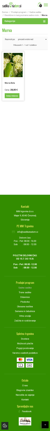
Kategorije (10, 21)
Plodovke (25, 302)
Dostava (25, 339)
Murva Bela (10, 83)
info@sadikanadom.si (27, 232)
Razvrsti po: (10, 39)
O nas (25, 385)
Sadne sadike (35, 12)
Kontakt (25, 399)
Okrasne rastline (25, 306)
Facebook (26, 411)
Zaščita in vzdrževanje (25, 320)
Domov (5, 12)
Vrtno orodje (25, 316)
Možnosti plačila (25, 343)
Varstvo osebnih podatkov (25, 353)
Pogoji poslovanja (25, 348)
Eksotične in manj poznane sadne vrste (22, 15)
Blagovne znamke (25, 390)
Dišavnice (25, 297)
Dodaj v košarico (12, 95)
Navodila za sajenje (25, 395)
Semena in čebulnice (25, 311)
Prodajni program (19, 12)
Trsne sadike (25, 292)
